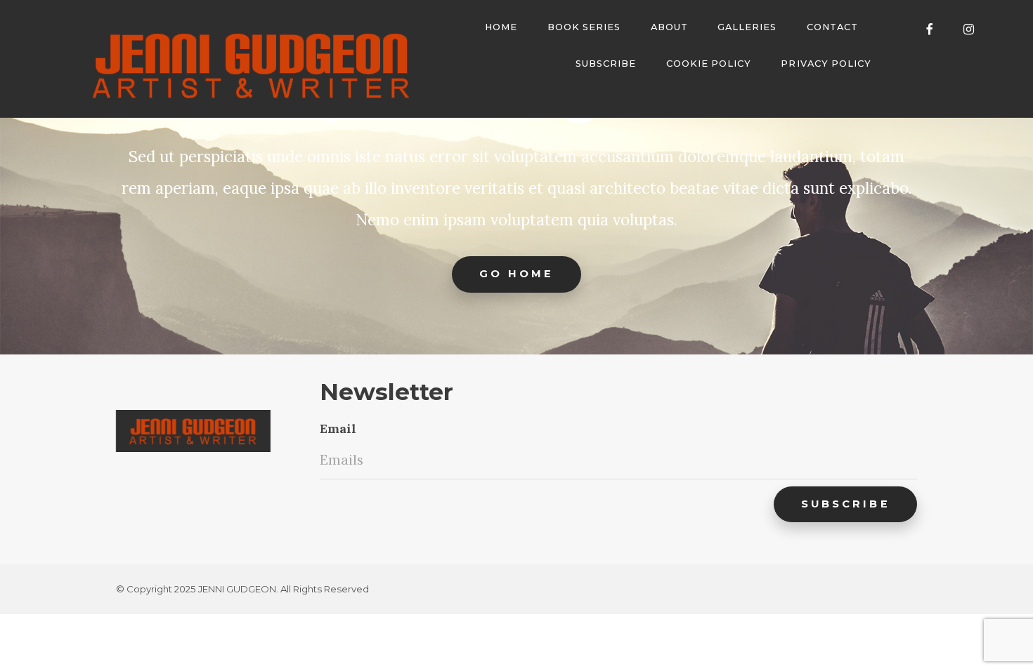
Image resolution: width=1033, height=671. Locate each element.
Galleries (747, 27)
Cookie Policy (708, 63)
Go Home (516, 273)
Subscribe (606, 63)
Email (338, 428)
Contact (832, 27)
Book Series (584, 27)
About (669, 27)
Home (501, 27)
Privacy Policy (826, 63)
